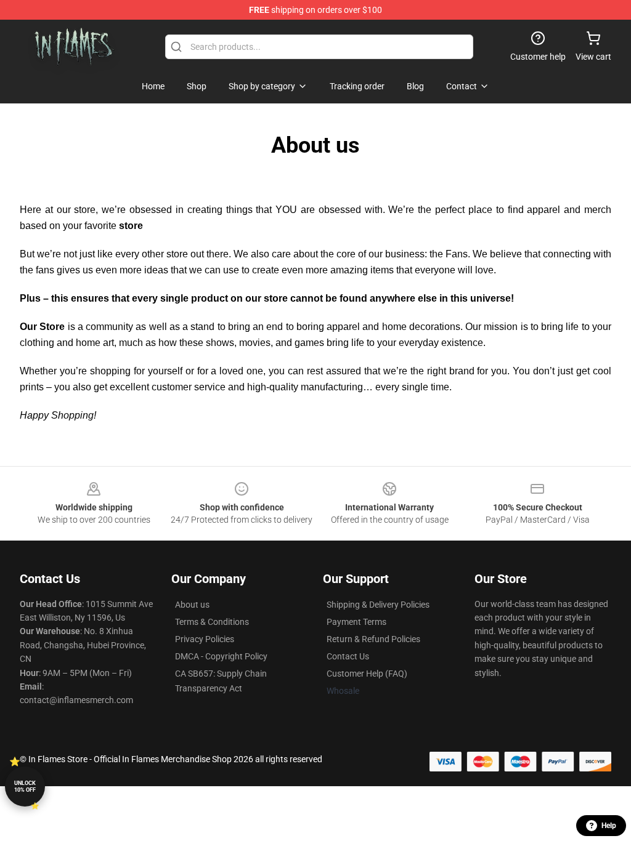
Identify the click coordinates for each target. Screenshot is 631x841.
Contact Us (348, 656)
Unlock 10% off (25, 786)
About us (192, 605)
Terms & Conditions (212, 622)
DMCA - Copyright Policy (221, 656)
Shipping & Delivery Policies (378, 605)
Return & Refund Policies (373, 639)
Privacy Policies (204, 639)
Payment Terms (356, 622)
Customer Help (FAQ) (367, 673)
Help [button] (608, 825)
